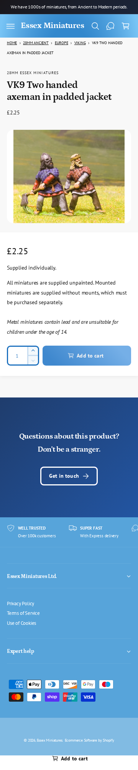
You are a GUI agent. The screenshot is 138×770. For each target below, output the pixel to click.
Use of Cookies (21, 623)
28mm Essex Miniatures (33, 72)
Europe (61, 42)
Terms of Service (23, 613)
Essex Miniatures (49, 740)
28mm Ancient (36, 42)
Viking (80, 42)
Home (12, 42)
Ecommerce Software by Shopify (89, 740)
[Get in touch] (110, 26)
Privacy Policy (20, 603)
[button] (10, 26)
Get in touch (64, 475)
